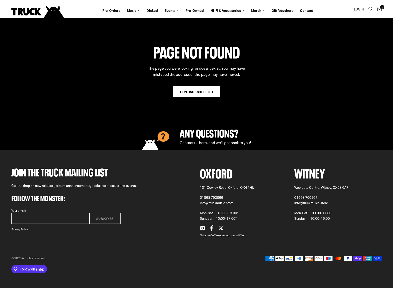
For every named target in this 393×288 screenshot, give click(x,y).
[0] (378, 9)
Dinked (152, 10)
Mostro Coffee (210, 235)
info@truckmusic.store (217, 202)
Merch (256, 10)
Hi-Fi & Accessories (226, 10)
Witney (309, 172)
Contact (306, 10)
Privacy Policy (19, 229)
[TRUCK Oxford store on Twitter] (221, 229)
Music (131, 10)
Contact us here (193, 142)
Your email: (18, 210)
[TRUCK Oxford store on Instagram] (202, 229)
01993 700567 (305, 197)
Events (170, 10)
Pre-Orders (111, 10)
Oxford (216, 172)
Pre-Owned (195, 10)
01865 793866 (211, 197)
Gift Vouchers (282, 10)
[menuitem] (111, 9)
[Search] (370, 9)
